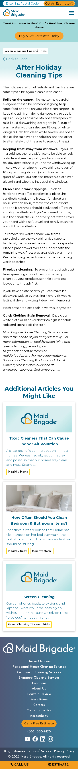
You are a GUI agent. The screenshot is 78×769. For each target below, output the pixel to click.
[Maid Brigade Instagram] (50, 739)
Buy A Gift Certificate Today (39, 36)
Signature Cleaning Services (39, 677)
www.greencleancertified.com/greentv (31, 369)
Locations (39, 683)
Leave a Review (39, 694)
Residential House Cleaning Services (39, 667)
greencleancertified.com (25, 351)
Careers (39, 705)
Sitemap (19, 751)
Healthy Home (18, 471)
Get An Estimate (57, 3)
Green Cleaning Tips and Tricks (25, 51)
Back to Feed (17, 59)
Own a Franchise (39, 710)
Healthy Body (17, 551)
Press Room (39, 699)
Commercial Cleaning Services (39, 672)
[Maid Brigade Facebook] (35, 739)
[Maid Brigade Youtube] (27, 739)
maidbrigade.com (16, 355)
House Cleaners (39, 661)
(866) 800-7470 (39, 731)
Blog (7, 751)
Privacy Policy (64, 751)
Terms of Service (39, 751)
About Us (39, 688)
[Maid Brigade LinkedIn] (43, 739)
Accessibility (39, 716)
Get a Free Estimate (39, 723)
